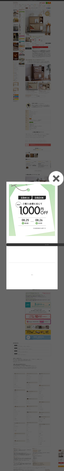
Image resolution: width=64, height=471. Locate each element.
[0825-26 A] (32, 210)
